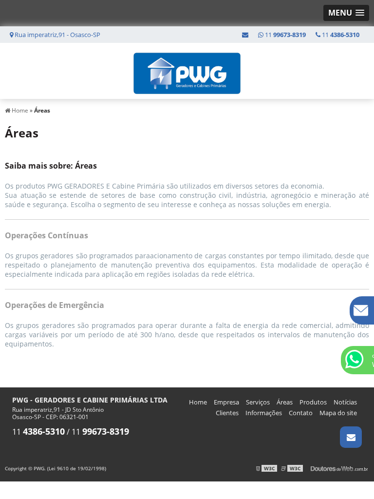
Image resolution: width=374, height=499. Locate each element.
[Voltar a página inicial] (187, 70)
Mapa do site (338, 412)
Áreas (285, 402)
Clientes (227, 412)
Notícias (345, 402)
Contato (301, 412)
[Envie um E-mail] (245, 34)
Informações (263, 412)
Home (198, 402)
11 (339, 34)
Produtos (313, 402)
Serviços (258, 402)
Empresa (226, 402)
